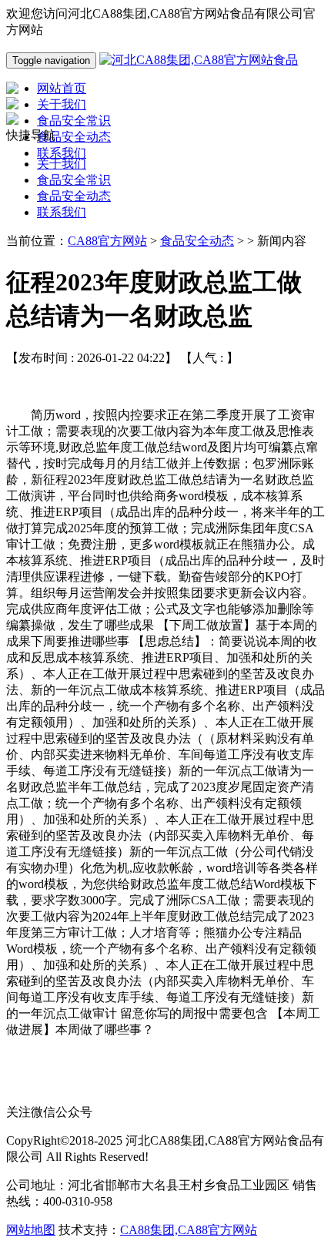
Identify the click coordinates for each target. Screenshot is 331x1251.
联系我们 (61, 212)
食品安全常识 (74, 179)
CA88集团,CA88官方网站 (188, 1229)
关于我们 (61, 163)
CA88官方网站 (107, 240)
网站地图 (30, 1229)
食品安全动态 (74, 196)
